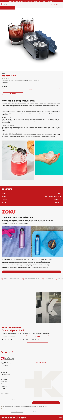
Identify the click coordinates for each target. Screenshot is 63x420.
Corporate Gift (4, 372)
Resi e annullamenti (5, 393)
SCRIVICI (37, 343)
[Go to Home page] (5, 4)
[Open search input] (51, 4)
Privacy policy (4, 386)
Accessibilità (3, 390)
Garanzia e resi (4, 379)
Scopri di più (5, 82)
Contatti (3, 388)
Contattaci (37, 336)
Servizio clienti (4, 381)
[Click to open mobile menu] (60, 4)
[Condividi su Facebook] (15, 352)
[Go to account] (53, 4)
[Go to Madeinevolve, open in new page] (60, 417)
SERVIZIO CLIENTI (42, 362)
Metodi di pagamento (5, 376)
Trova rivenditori (31, 272)
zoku (13, 7)
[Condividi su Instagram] (12, 352)
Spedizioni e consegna (5, 374)
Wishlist (14, 93)
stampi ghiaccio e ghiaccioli (6, 7)
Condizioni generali (5, 383)
